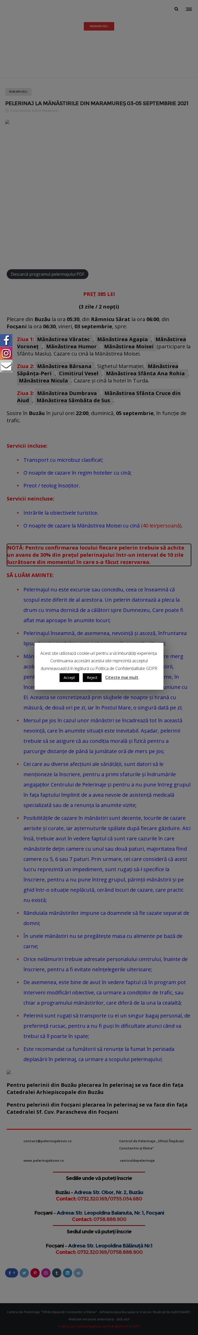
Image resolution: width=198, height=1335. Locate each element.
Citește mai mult (121, 677)
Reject (92, 677)
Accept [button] (69, 677)
